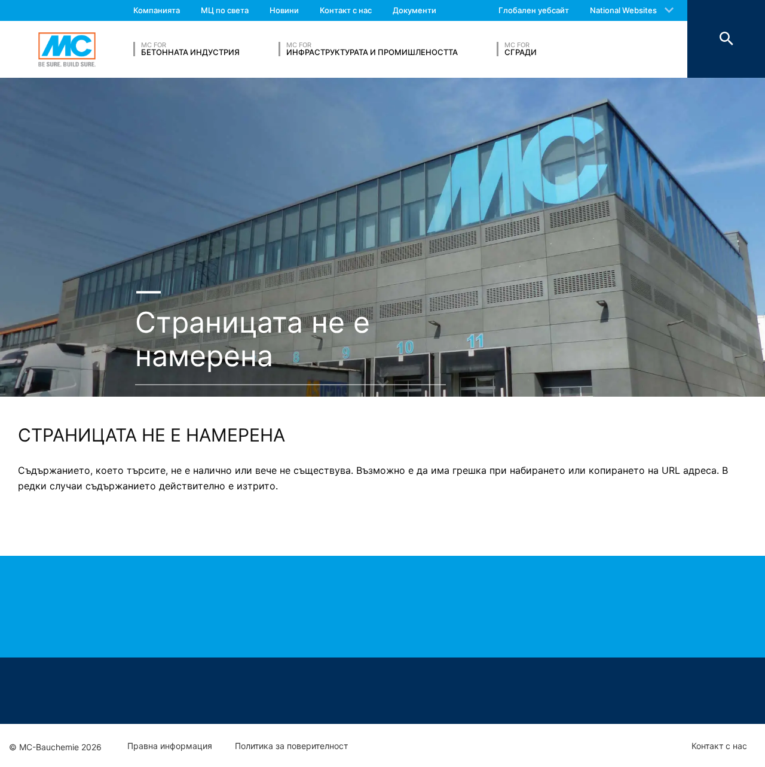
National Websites (623, 10)
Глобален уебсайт (533, 10)
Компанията (156, 10)
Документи (414, 10)
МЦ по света (225, 10)
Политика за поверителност (291, 746)
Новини (284, 10)
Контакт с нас (346, 10)
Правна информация (169, 746)
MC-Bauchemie (67, 49)
